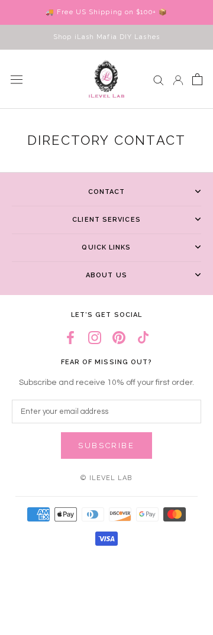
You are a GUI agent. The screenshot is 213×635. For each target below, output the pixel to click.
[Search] (158, 79)
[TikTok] (143, 337)
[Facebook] (70, 337)
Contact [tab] (106, 192)
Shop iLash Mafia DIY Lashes (106, 37)
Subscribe (106, 445)
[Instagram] (94, 337)
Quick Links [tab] (106, 247)
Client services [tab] (106, 219)
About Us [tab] (106, 275)
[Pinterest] (118, 337)
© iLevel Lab (106, 478)
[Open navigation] (16, 79)
